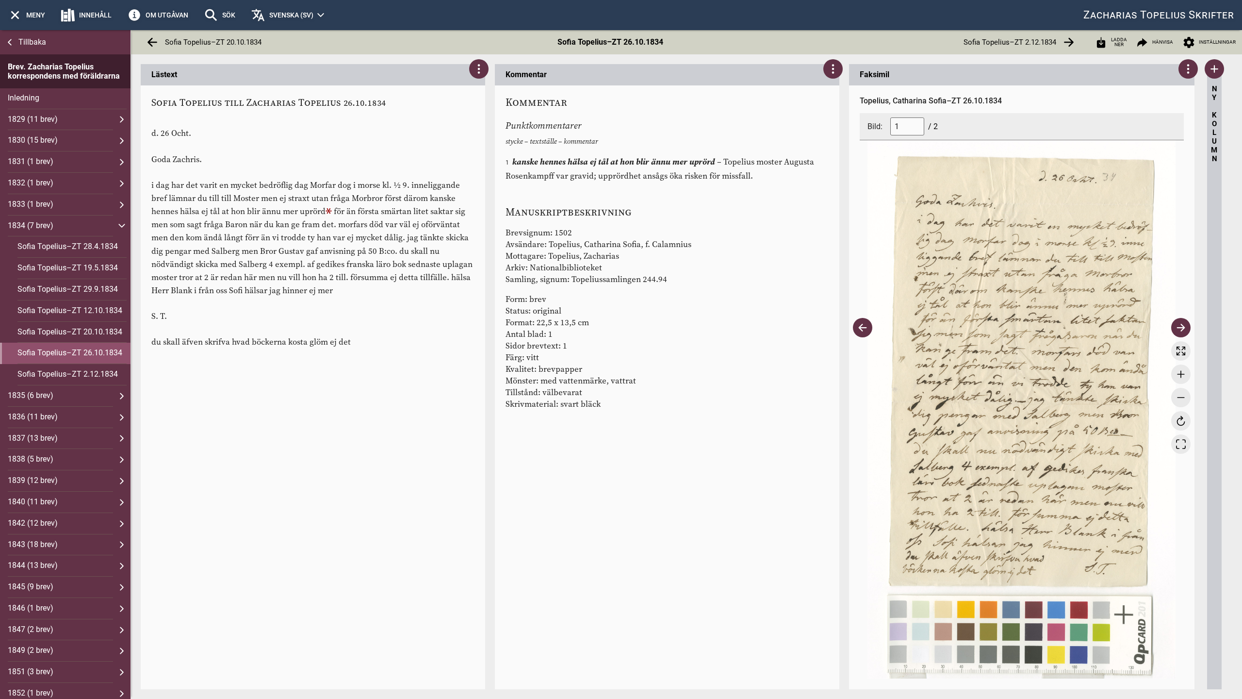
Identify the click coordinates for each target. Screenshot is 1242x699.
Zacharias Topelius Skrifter (1158, 15)
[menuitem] (26, 15)
